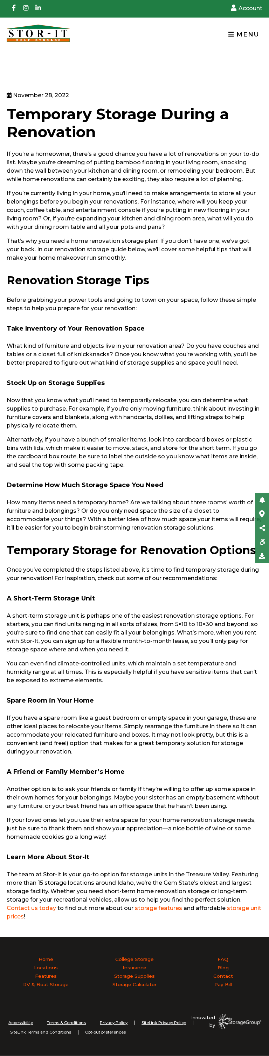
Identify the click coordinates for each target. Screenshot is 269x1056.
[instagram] (26, 9)
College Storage (134, 959)
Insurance (134, 967)
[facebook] (13, 9)
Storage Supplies (134, 976)
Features (46, 976)
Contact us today (32, 908)
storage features (158, 908)
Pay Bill (223, 984)
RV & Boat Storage (46, 984)
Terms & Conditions (66, 1022)
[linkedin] (38, 9)
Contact (223, 976)
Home (46, 959)
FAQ (223, 959)
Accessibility (20, 1022)
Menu (247, 34)
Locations (46, 967)
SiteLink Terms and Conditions (40, 1032)
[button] (262, 500)
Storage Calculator (134, 984)
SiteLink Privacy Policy (164, 1022)
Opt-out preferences (105, 1032)
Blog (223, 967)
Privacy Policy (113, 1022)
